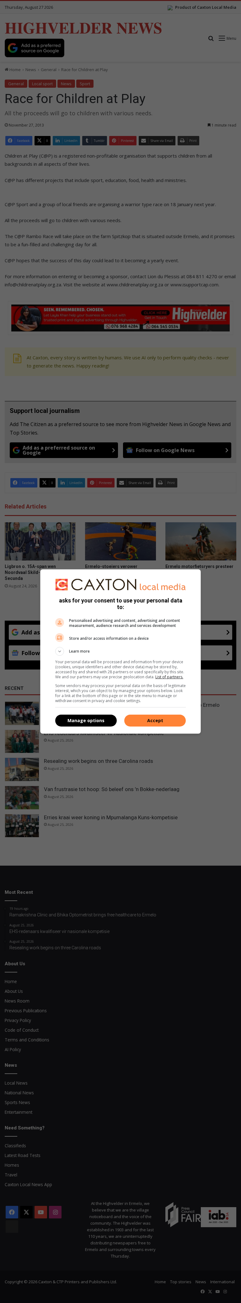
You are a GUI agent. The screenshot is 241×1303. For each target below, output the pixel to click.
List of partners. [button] (169, 677)
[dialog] (120, 651)
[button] (120, 651)
